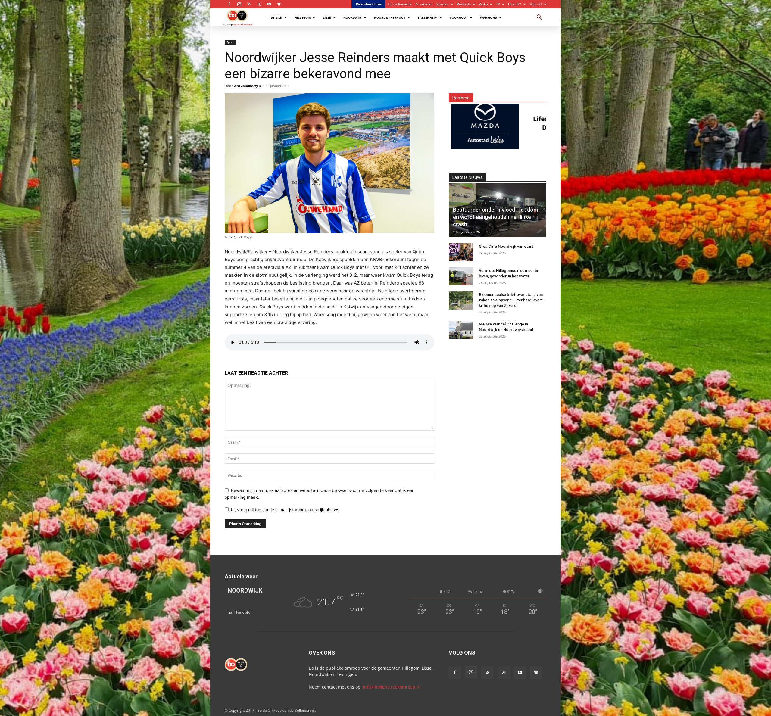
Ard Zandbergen (247, 85)
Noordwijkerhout (389, 17)
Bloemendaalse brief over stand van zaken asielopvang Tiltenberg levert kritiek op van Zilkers (511, 300)
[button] (539, 18)
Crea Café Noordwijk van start (506, 246)
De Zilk (276, 17)
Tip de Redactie (399, 4)
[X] (259, 4)
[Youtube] (268, 4)
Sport (230, 42)
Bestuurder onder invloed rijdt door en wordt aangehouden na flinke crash (496, 217)
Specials (442, 4)
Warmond (488, 17)
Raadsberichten (369, 4)
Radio (483, 4)
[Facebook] (229, 4)
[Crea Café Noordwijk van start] (461, 252)
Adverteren (423, 4)
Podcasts (464, 4)
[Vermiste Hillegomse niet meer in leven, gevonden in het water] (461, 276)
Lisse (327, 17)
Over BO (514, 4)
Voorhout (459, 17)
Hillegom (303, 17)
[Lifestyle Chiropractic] (510, 123)
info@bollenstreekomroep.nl (391, 687)
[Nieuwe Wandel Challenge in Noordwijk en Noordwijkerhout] (461, 330)
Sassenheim (427, 17)
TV (498, 4)
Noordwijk (352, 17)
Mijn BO (535, 4)
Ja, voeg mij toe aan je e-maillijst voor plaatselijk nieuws (284, 509)
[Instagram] (239, 4)
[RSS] (249, 4)
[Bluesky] (278, 4)
